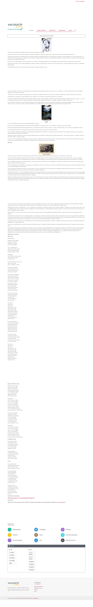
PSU (40, 540)
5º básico (31, 561)
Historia (68, 529)
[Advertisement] (46, 12)
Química (15, 535)
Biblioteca (52, 30)
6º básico (31, 564)
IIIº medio (12, 558)
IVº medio (12, 560)
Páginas (31, 30)
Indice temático (41, 30)
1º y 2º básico (31, 553)
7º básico (31, 567)
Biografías (62, 30)
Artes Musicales (17, 540)
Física (41, 535)
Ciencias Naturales (71, 535)
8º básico (31, 570)
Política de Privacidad (23, 598)
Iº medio (11, 552)
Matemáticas (17, 529)
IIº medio (11, 555)
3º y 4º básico (31, 558)
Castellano (42, 529)
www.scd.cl (62, 502)
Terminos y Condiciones (33, 598)
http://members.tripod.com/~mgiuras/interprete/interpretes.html (21, 498)
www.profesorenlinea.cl (38, 586)
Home (70, 30)
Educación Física (71, 540)
